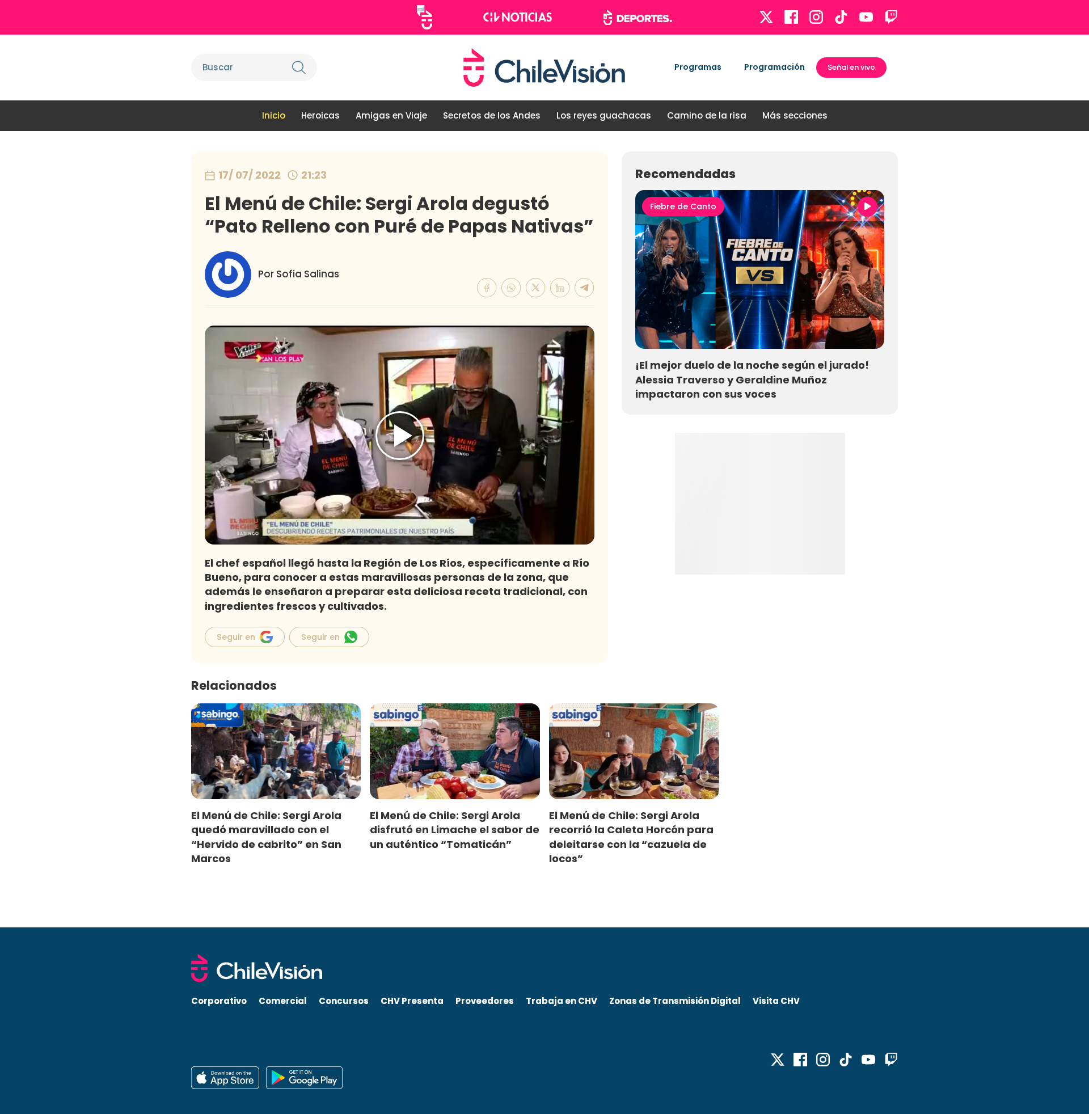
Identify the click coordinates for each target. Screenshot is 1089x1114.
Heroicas (320, 115)
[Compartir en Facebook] (487, 288)
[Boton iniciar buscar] (299, 67)
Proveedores (484, 1001)
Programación (774, 67)
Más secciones (795, 115)
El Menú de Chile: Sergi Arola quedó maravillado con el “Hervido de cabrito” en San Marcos (266, 836)
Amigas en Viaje (391, 115)
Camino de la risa (706, 115)
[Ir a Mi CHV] (424, 17)
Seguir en (236, 637)
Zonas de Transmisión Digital (675, 1001)
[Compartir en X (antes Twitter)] (536, 288)
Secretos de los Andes (492, 115)
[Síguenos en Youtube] (866, 17)
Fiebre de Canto (683, 206)
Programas (697, 67)
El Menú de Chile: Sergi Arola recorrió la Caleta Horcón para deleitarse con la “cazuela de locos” (631, 836)
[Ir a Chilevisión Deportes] (637, 18)
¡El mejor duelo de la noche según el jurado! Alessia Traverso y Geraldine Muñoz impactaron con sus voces (752, 379)
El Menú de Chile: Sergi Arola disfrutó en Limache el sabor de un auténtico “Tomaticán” (454, 829)
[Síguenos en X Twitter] (766, 17)
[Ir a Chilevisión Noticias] (517, 17)
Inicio (273, 115)
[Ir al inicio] (544, 67)
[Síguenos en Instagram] (816, 17)
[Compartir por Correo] (584, 288)
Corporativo (219, 1001)
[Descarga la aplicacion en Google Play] (225, 1077)
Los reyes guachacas (603, 115)
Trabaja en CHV (561, 1001)
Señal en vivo (851, 67)
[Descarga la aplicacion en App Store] (304, 1077)
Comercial (283, 1001)
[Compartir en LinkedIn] (560, 288)
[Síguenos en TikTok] (841, 17)
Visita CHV (776, 1001)
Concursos (344, 1001)
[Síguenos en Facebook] (791, 17)
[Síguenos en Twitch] (891, 17)
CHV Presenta (412, 1001)
